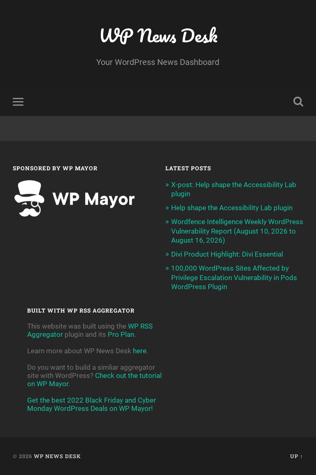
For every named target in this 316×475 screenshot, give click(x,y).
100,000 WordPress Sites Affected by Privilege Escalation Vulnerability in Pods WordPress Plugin (234, 277)
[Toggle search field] (298, 102)
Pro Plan (121, 334)
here (139, 351)
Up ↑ (296, 456)
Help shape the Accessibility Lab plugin (232, 208)
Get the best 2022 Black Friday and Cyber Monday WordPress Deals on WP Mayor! (91, 404)
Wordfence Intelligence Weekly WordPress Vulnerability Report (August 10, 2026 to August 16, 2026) (237, 231)
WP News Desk (158, 35)
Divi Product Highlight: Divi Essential (227, 254)
